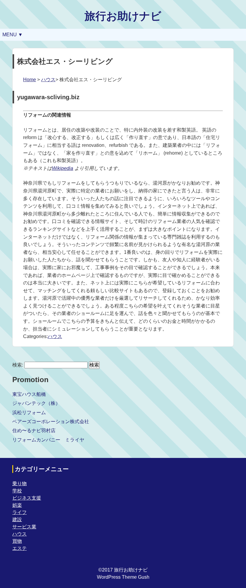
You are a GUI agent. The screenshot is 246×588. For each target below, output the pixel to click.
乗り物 (19, 483)
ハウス (48, 79)
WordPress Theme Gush (123, 577)
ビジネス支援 (26, 497)
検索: (17, 364)
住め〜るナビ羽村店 (34, 430)
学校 (17, 490)
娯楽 (17, 505)
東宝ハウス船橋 (29, 394)
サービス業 (24, 526)
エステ (19, 548)
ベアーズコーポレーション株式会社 (50, 421)
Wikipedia (62, 168)
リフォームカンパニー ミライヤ (48, 439)
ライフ (19, 512)
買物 (17, 541)
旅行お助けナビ (123, 16)
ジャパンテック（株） (36, 403)
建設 (17, 519)
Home (29, 79)
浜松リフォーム (29, 412)
